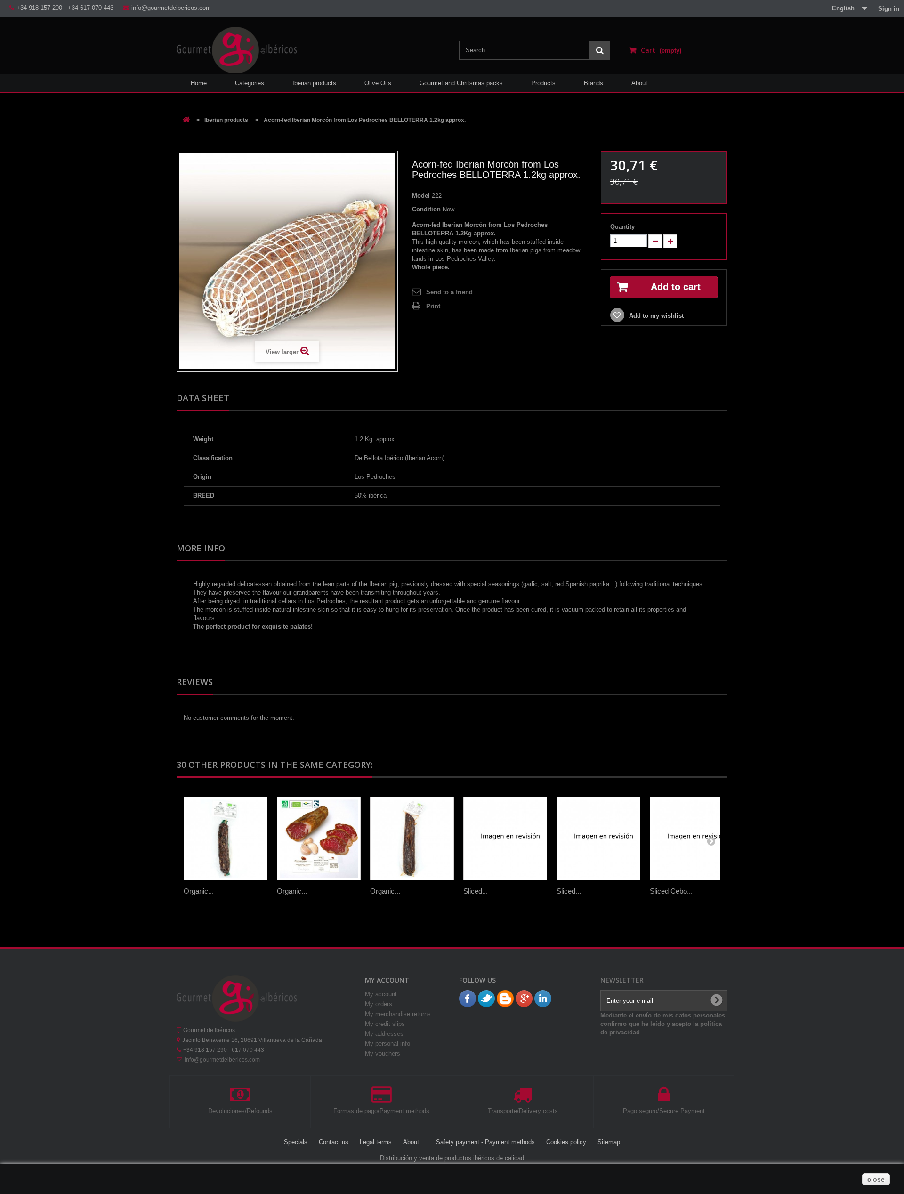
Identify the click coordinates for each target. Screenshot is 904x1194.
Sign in (887, 8)
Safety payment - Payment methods (486, 1142)
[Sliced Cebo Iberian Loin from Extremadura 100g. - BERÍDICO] (692, 838)
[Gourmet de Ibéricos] (237, 47)
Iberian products (226, 120)
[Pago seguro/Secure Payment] (664, 1099)
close (876, 1179)
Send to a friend (449, 292)
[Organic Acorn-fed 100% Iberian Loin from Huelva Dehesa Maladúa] (412, 838)
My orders (378, 1004)
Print (433, 306)
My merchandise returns (398, 1013)
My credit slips (385, 1023)
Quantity (622, 226)
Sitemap (608, 1142)
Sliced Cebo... (671, 891)
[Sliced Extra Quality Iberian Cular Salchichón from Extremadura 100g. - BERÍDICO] (598, 838)
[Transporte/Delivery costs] (522, 1099)
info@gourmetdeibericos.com (222, 1060)
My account (381, 994)
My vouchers (382, 1053)
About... (415, 1142)
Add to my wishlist (655, 315)
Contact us (334, 1142)
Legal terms (377, 1142)
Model (421, 195)
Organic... (199, 891)
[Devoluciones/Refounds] (240, 1099)
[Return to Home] (186, 120)
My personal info (387, 1043)
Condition (426, 209)
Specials (296, 1142)
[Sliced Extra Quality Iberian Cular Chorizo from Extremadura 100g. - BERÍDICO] (505, 838)
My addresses (384, 1033)
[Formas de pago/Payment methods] (381, 1099)
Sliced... (475, 891)
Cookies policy (567, 1142)
